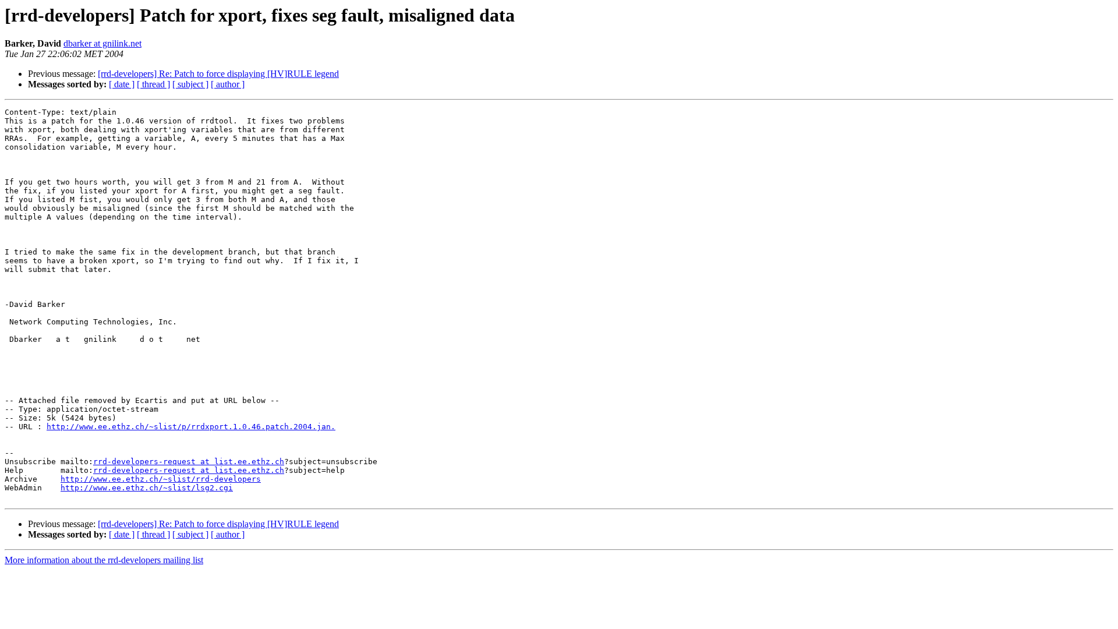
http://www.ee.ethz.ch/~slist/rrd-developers (161, 479)
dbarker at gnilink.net (102, 43)
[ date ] (122, 84)
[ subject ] (190, 84)
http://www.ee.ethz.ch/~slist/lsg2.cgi (147, 487)
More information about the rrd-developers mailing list (104, 560)
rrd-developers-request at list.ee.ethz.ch (188, 461)
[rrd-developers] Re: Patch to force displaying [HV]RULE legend (218, 74)
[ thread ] (153, 84)
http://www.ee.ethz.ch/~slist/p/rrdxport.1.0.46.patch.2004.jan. (191, 426)
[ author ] (228, 84)
